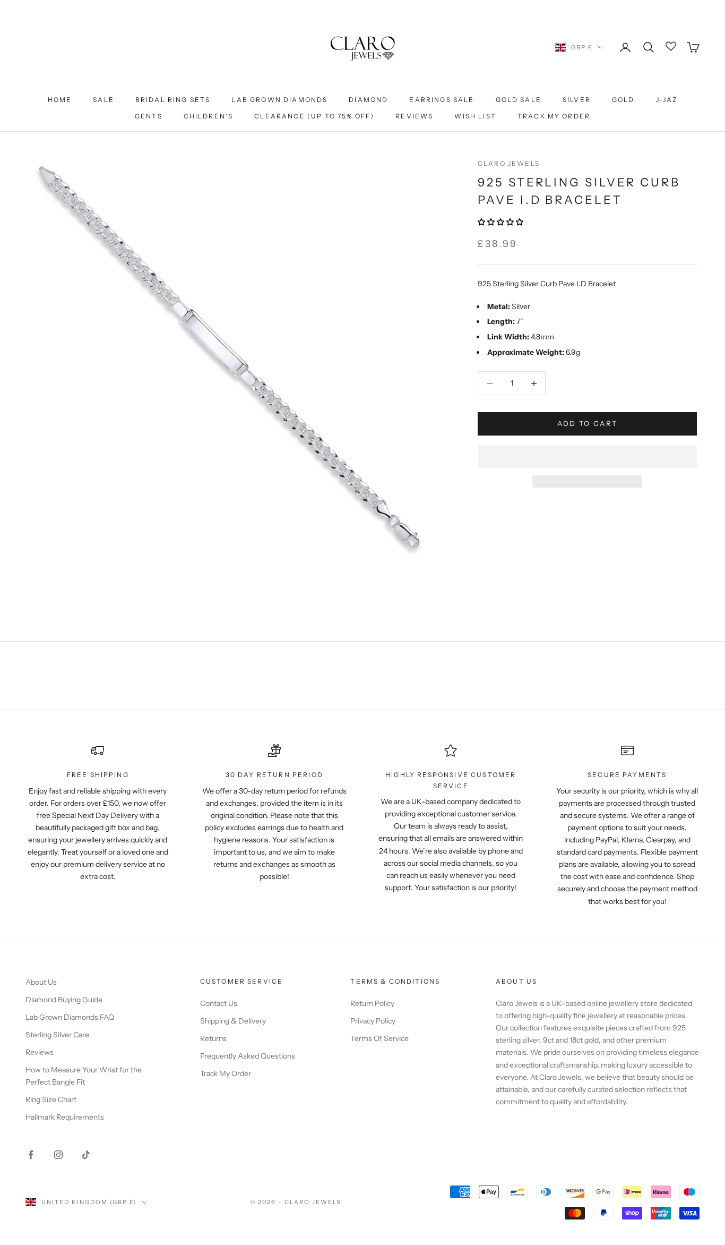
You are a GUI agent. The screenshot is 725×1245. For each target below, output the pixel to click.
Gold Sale (518, 100)
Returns (213, 1038)
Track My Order (553, 116)
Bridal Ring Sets (173, 100)
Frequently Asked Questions (247, 1056)
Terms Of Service (379, 1038)
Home (60, 100)
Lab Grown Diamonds (279, 100)
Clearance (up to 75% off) (314, 116)
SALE (103, 100)
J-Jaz (667, 100)
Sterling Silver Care (57, 1034)
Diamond (368, 100)
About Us (41, 982)
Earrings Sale (441, 100)
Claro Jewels (509, 163)
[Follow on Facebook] (30, 1154)
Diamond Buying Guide (63, 999)
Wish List (475, 116)
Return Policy (372, 1003)
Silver (577, 100)
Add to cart (587, 424)
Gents (148, 116)
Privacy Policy (372, 1021)
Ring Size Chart (50, 1099)
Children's (209, 116)
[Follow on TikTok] (86, 1154)
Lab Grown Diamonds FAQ (69, 1017)
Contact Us (218, 1003)
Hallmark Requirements (64, 1117)
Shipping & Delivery (233, 1021)
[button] (501, 222)
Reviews (414, 116)
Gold (623, 100)
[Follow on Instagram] (58, 1154)
